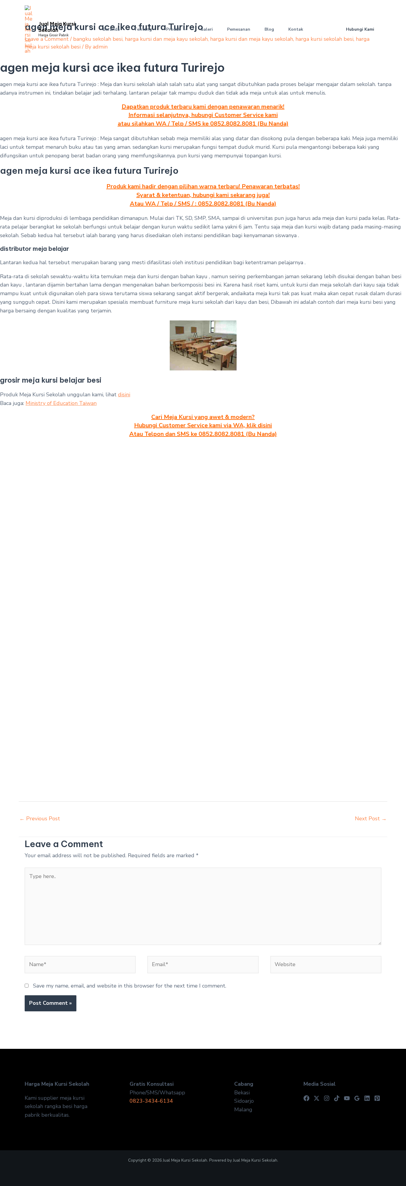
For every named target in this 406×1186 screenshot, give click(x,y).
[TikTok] (337, 1098)
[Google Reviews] (357, 1098)
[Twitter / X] (317, 1098)
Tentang (143, 29)
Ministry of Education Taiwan (61, 403)
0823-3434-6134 (151, 1100)
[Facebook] (306, 1098)
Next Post (371, 818)
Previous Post (39, 818)
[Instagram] (327, 1098)
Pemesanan (238, 29)
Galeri (206, 29)
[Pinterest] (377, 1098)
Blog (269, 29)
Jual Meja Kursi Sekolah (56, 27)
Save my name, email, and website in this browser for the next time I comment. (129, 985)
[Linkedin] (367, 1098)
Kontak (295, 29)
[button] (183, 29)
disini (124, 394)
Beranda (111, 29)
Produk (173, 29)
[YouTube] (347, 1098)
